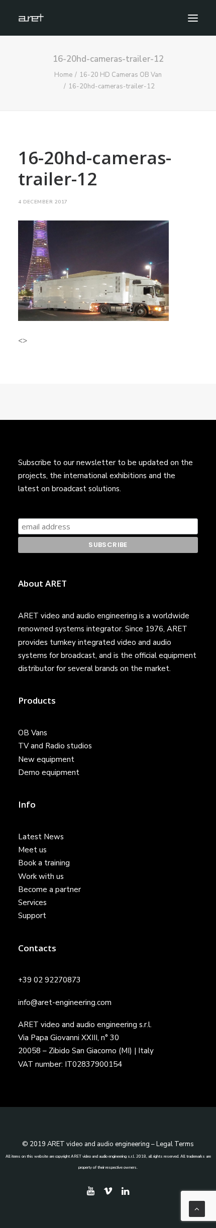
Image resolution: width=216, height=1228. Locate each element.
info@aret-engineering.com (65, 1002)
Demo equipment (48, 772)
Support (32, 916)
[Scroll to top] (197, 1208)
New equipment (46, 759)
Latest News (41, 837)
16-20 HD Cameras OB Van (120, 74)
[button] (193, 18)
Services (32, 903)
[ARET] (31, 18)
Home (63, 74)
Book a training (44, 863)
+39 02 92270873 (49, 980)
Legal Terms (175, 1144)
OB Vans (32, 733)
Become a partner (49, 889)
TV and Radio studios (55, 746)
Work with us (41, 876)
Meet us (32, 850)
